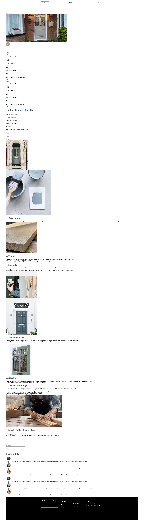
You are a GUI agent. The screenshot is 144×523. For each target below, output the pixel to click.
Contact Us (8, 13)
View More (8, 139)
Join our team (76, 503)
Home (62, 504)
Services (62, 510)
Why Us (62, 507)
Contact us (75, 509)
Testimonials (75, 506)
